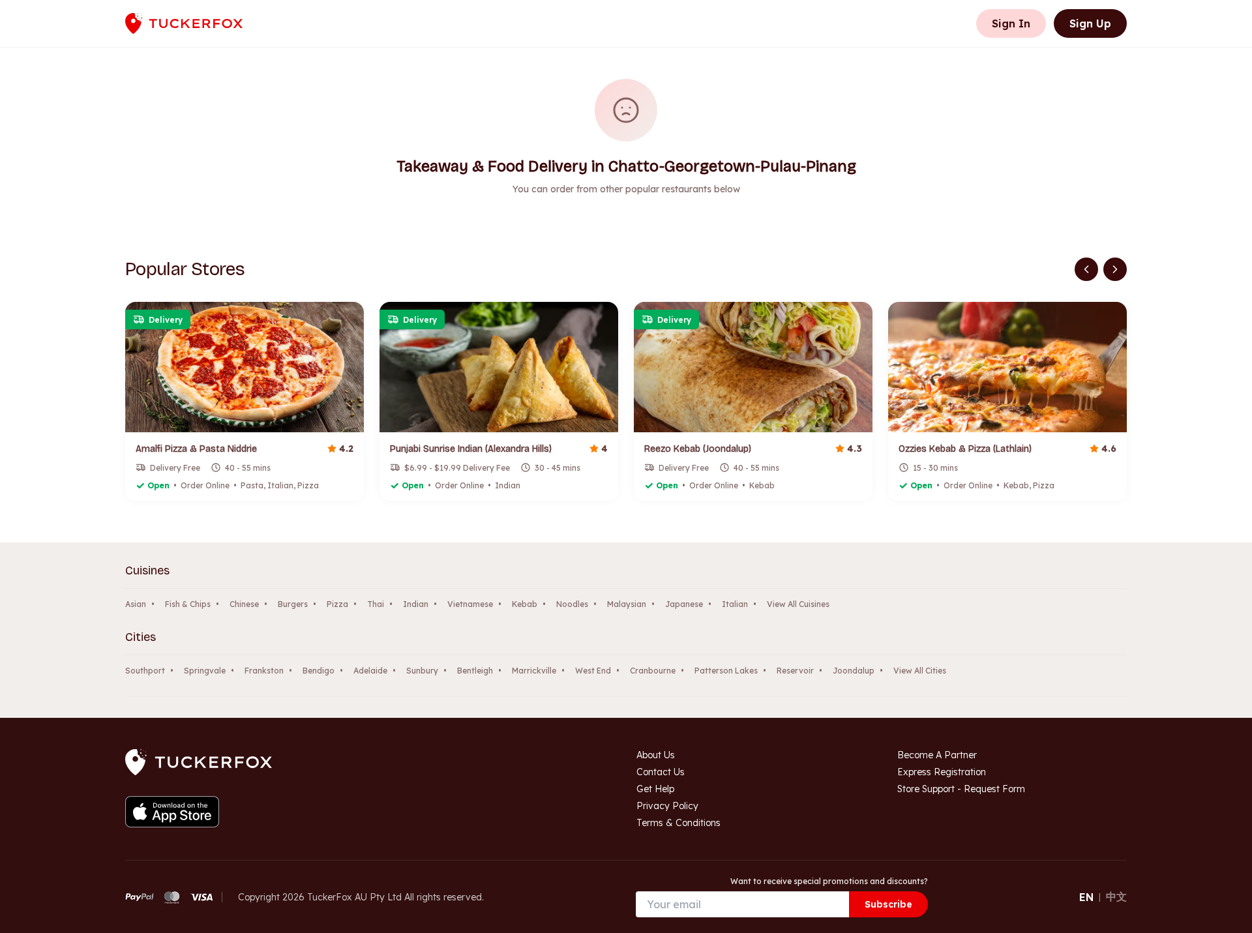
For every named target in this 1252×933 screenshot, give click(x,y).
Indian (415, 604)
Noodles (572, 604)
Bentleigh (475, 670)
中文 (1116, 896)
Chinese (244, 604)
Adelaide (370, 670)
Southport (145, 670)
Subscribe (888, 904)
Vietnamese (470, 604)
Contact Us (660, 772)
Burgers (293, 604)
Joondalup (853, 670)
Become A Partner (937, 755)
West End (593, 670)
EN (1086, 897)
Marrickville (534, 670)
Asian (135, 604)
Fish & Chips (188, 604)
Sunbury (422, 670)
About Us (655, 755)
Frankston (264, 670)
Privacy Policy (667, 806)
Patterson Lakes (726, 670)
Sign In (1011, 23)
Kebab (524, 604)
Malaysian (626, 604)
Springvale (205, 670)
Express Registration (941, 772)
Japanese (684, 604)
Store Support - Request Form (961, 789)
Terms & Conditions (678, 823)
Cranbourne (653, 670)
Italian (735, 604)
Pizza (337, 604)
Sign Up (1090, 23)
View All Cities (919, 670)
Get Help (655, 789)
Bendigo (319, 670)
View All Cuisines (798, 604)
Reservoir (795, 670)
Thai (375, 604)
